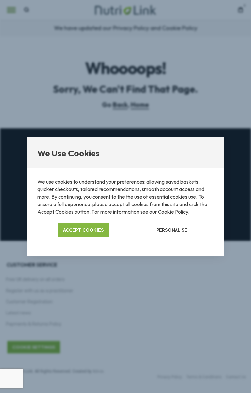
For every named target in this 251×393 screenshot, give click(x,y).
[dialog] (125, 196)
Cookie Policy (173, 211)
